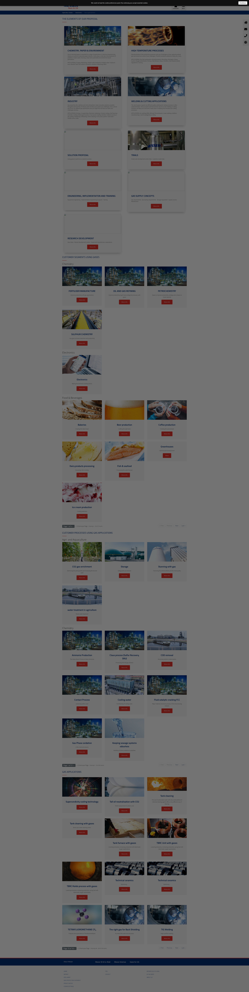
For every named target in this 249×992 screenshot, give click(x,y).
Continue (243, 3)
